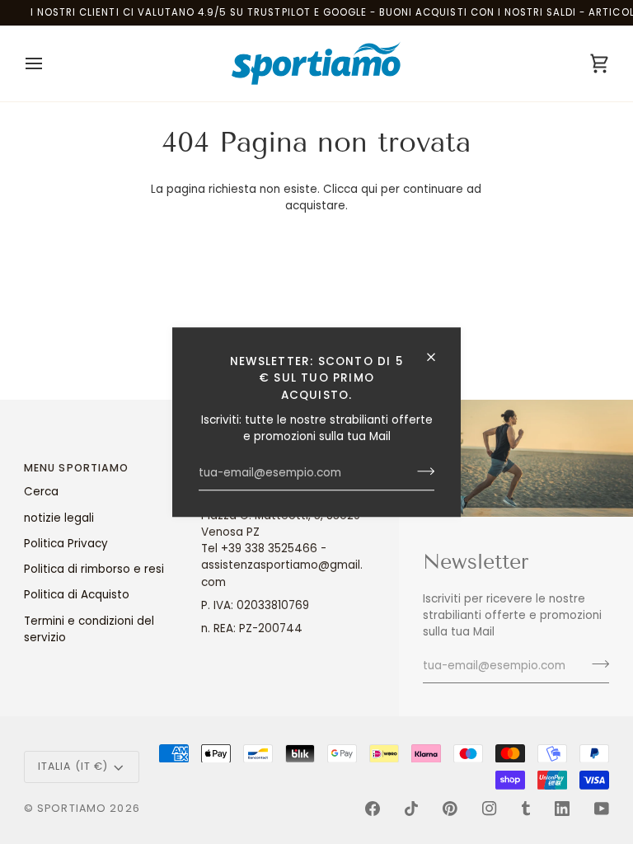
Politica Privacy (66, 543)
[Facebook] (372, 808)
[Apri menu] (48, 63)
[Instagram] (489, 808)
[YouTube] (601, 808)
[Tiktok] (411, 808)
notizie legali (59, 518)
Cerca (41, 491)
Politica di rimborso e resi (94, 569)
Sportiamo (71, 808)
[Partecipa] (420, 471)
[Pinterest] (450, 808)
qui (369, 189)
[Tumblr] (526, 808)
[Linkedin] (562, 808)
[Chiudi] (438, 357)
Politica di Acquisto (76, 595)
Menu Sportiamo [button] (76, 468)
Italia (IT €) (73, 766)
